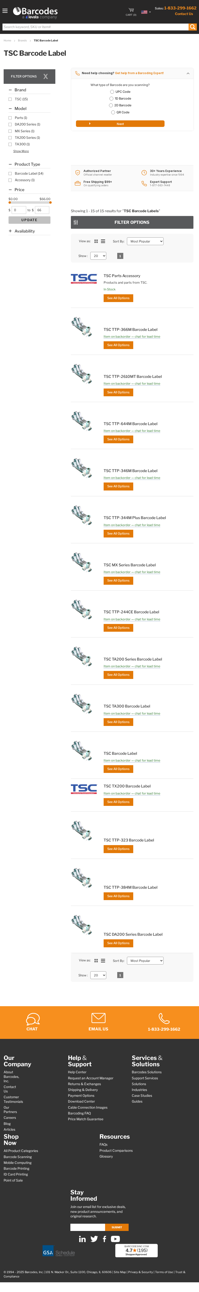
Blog (7, 1124)
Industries (139, 1090)
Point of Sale (13, 1180)
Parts (21, 118)
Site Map (120, 1272)
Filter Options (132, 222)
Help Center (77, 1072)
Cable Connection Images (88, 1107)
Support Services (145, 1078)
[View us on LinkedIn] (82, 1241)
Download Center (81, 1101)
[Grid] (96, 241)
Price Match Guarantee (85, 1119)
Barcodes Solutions (147, 1072)
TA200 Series (27, 138)
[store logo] (35, 13)
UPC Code (123, 91)
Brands (22, 40)
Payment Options (81, 1095)
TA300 (22, 144)
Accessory (25, 180)
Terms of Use (164, 1272)
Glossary (106, 1156)
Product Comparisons (116, 1150)
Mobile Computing (18, 1163)
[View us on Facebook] (104, 1241)
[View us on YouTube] (115, 1241)
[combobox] (99, 27)
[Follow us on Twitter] (94, 1241)
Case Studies (142, 1095)
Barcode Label (29, 173)
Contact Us (184, 14)
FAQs (104, 1144)
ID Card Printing (16, 1174)
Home (8, 40)
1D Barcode (123, 98)
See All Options (118, 298)
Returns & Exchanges (84, 1084)
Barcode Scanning (18, 1157)
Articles (9, 1129)
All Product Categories (21, 1151)
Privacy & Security (140, 1272)
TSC (21, 99)
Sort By (118, 241)
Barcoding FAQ (79, 1113)
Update (29, 220)
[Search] (193, 27)
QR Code (122, 112)
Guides (137, 1101)
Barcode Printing (16, 1168)
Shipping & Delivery (83, 1090)
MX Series (24, 131)
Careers (10, 1118)
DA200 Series (27, 124)
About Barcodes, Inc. (11, 1076)
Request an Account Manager (90, 1078)
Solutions (139, 1084)
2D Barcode (122, 105)
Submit (117, 1227)
